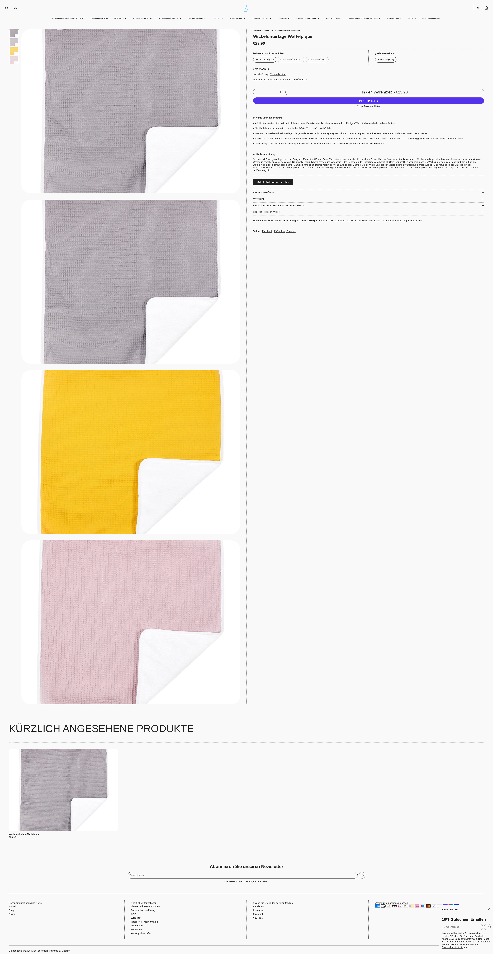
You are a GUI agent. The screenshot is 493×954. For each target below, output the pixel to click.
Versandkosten (278, 74)
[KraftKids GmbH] (246, 8)
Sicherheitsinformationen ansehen (273, 182)
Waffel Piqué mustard (291, 59)
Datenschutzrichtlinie (452, 947)
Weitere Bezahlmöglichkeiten (368, 106)
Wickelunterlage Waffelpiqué (63, 794)
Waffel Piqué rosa (317, 59)
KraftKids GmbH (39, 951)
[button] (6, 8)
